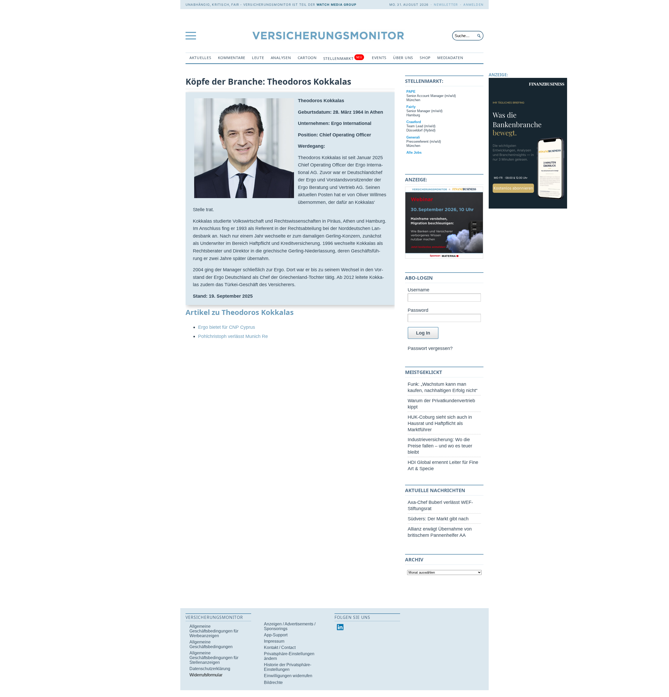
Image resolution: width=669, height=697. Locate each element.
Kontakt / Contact (280, 647)
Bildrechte (273, 682)
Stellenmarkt (342, 58)
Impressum (274, 641)
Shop (425, 57)
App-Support (275, 635)
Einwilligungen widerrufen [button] (288, 675)
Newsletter (446, 5)
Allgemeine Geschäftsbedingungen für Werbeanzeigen (213, 631)
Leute (258, 57)
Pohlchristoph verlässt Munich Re (233, 336)
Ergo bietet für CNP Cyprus (226, 327)
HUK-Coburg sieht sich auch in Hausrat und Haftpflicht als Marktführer (440, 423)
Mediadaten (450, 57)
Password (418, 310)
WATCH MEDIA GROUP (336, 5)
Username (418, 289)
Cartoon (307, 57)
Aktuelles (200, 57)
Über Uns (403, 57)
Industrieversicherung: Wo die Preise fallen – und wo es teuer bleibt (440, 446)
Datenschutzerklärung (209, 668)
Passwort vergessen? (430, 348)
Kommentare (231, 57)
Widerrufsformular (205, 675)
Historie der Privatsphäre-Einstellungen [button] (287, 667)
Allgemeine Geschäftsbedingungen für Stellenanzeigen (213, 658)
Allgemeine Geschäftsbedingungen (211, 644)
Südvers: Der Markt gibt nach (438, 518)
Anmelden (473, 5)
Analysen (281, 57)
